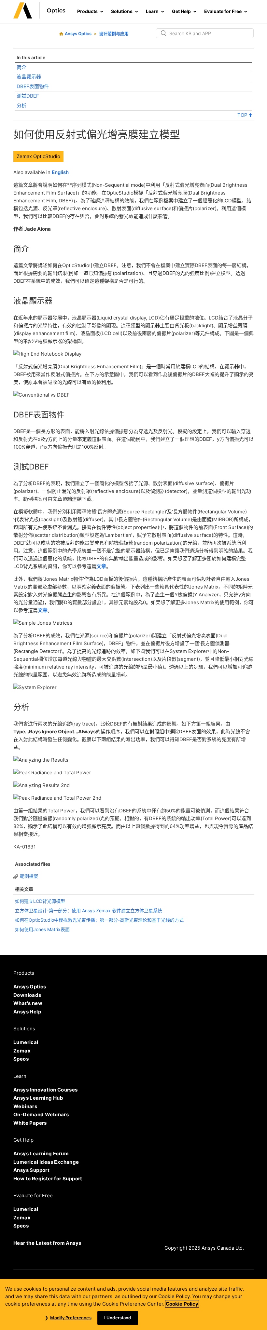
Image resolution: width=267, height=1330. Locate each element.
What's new (27, 1003)
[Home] (39, 17)
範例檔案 (29, 876)
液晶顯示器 (29, 77)
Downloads (27, 995)
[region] (133, 1304)
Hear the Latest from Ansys (47, 1243)
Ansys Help (27, 1012)
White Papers (30, 1123)
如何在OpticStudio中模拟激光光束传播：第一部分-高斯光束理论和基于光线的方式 (99, 920)
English (60, 172)
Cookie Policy (182, 1304)
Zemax (22, 1051)
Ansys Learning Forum (41, 1153)
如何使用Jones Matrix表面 (42, 929)
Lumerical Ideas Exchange (46, 1162)
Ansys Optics (78, 33)
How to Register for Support (47, 1178)
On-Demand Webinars (41, 1114)
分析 (21, 105)
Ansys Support (31, 1170)
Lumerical (25, 1042)
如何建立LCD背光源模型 (40, 901)
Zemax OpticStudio (38, 156)
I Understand (117, 1317)
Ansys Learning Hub (38, 1098)
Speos (21, 1059)
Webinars (25, 1106)
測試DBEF (28, 96)
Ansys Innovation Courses (45, 1090)
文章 (101, 566)
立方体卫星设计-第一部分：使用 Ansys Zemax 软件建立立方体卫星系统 (88, 910)
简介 (21, 67)
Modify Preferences (70, 1317)
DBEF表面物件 (33, 86)
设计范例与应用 (114, 33)
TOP (243, 115)
